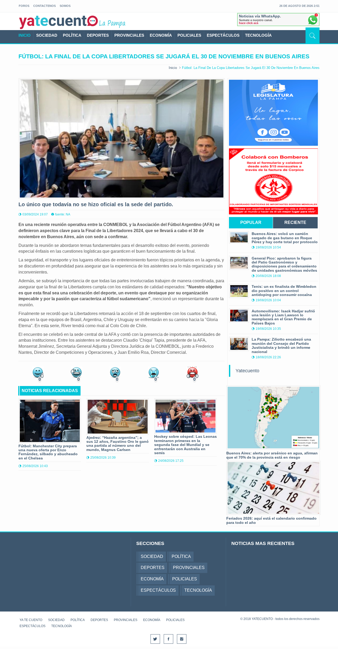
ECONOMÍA (161, 35)
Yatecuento (247, 370)
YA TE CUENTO (31, 620)
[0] (38, 372)
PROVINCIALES (129, 35)
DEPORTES (98, 35)
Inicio (173, 68)
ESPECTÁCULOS (223, 35)
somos (65, 5)
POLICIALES (189, 35)
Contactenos (44, 5)
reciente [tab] (295, 222)
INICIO (24, 35)
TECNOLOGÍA (258, 35)
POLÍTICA (72, 35)
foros (24, 5)
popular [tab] (250, 222)
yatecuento (58, 22)
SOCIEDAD (46, 35)
